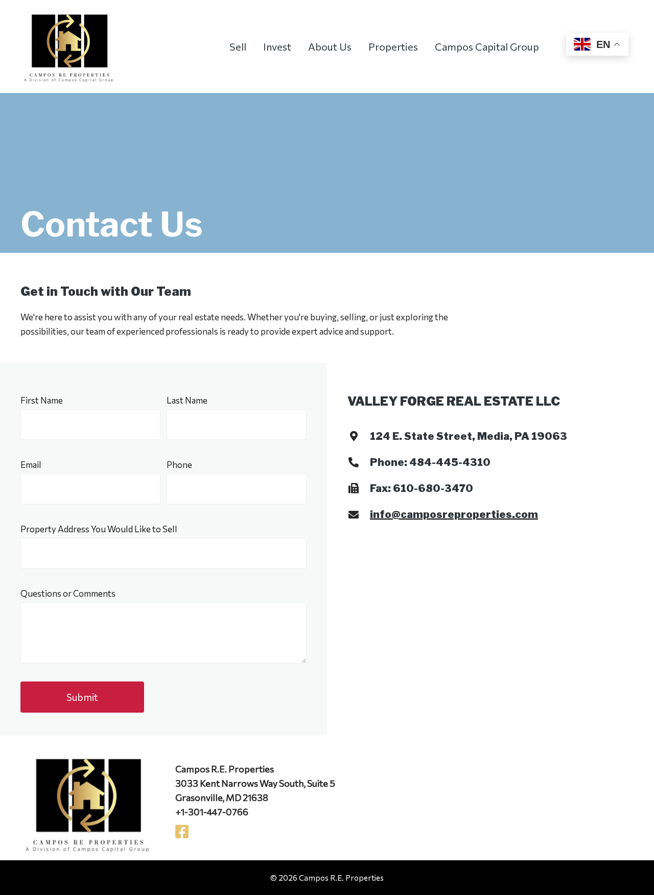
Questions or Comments (67, 593)
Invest (277, 46)
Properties (393, 46)
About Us (330, 46)
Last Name (187, 400)
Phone (179, 464)
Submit (82, 697)
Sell (237, 46)
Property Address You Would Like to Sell (98, 529)
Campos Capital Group (487, 46)
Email (30, 464)
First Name (41, 400)
